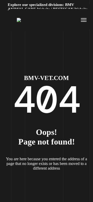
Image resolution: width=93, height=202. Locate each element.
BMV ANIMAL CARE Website (41, 7)
